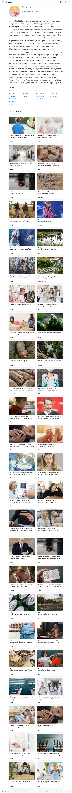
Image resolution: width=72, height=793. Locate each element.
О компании (8, 791)
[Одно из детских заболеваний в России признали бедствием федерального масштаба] (50, 466)
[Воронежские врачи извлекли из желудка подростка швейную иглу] (22, 466)
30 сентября (40, 93)
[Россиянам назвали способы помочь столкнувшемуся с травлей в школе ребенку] (22, 775)
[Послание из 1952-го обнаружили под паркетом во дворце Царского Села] (50, 186)
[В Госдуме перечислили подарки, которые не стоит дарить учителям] (50, 663)
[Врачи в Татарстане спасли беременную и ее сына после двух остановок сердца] (22, 494)
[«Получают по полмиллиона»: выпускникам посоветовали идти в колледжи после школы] (50, 747)
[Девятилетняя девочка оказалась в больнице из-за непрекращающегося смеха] (22, 158)
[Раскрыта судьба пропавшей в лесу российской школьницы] (22, 270)
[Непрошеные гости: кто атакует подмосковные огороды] (22, 579)
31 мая (11, 104)
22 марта (12, 96)
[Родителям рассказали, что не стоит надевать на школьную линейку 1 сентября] (22, 298)
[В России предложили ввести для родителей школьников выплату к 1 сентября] (22, 635)
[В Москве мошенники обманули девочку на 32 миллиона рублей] (22, 523)
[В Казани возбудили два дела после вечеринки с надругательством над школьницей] (22, 186)
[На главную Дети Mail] (9, 2)
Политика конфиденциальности (57, 791)
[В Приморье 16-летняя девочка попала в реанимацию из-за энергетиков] (22, 607)
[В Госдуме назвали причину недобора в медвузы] (50, 298)
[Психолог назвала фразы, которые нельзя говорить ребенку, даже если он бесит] (22, 326)
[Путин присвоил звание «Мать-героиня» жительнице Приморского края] (22, 551)
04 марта (12, 93)
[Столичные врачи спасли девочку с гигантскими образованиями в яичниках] (22, 242)
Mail (3, 791)
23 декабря (54, 93)
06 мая (11, 101)
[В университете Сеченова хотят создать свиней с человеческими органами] (22, 382)
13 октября (40, 96)
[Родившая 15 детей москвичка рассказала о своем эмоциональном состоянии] (50, 130)
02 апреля (12, 99)
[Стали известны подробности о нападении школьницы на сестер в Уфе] (50, 551)
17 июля (25, 96)
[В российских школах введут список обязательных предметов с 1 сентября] (22, 663)
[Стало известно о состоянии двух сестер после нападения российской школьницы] (22, 130)
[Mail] (6, 2)
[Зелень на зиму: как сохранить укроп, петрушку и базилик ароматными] (50, 270)
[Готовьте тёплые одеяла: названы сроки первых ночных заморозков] (50, 354)
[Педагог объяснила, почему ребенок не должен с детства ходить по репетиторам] (50, 523)
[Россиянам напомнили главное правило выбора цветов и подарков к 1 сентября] (50, 775)
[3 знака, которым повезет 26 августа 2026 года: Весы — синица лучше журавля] (50, 635)
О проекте (22, 791)
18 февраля (53, 96)
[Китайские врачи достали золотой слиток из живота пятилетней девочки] (50, 382)
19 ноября (39, 99)
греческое (36, 11)
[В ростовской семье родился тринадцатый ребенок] (50, 438)
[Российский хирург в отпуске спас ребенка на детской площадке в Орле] (22, 747)
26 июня (25, 93)
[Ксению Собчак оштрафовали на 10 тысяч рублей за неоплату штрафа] (50, 410)
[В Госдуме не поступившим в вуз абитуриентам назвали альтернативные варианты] (22, 691)
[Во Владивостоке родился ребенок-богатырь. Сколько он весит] (50, 158)
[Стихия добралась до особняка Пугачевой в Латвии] (50, 214)
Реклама (15, 791)
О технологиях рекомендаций (40, 791)
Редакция (28, 791)
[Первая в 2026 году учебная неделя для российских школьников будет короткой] (22, 719)
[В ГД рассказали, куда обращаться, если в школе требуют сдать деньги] (50, 719)
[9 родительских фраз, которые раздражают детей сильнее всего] (22, 438)
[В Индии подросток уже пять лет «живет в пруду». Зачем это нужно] (50, 242)
